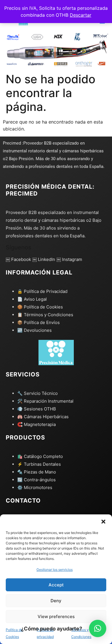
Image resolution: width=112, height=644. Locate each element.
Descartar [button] (80, 15)
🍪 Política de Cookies (40, 307)
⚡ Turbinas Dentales (39, 464)
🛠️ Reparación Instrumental (45, 401)
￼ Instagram (69, 259)
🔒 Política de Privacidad (42, 291)
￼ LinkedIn (43, 259)
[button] (103, 521)
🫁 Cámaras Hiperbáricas (43, 416)
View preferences (56, 616)
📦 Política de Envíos (38, 322)
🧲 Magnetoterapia (36, 424)
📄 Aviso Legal (32, 299)
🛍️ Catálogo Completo (40, 456)
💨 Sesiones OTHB (36, 409)
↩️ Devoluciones (34, 330)
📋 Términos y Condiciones (45, 314)
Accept (56, 585)
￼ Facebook (18, 259)
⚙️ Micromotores (34, 487)
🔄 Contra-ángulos (36, 479)
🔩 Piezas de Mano (36, 472)
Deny (56, 600)
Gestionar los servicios (54, 569)
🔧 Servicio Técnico (37, 393)
